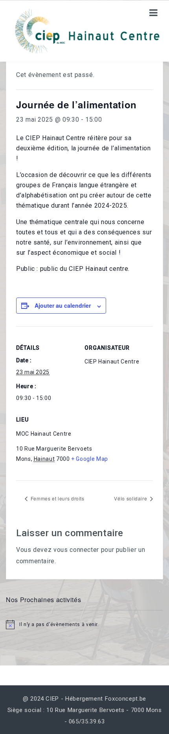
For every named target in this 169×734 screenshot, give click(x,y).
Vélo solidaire (131, 498)
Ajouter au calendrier (63, 305)
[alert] (84, 624)
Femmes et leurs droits (56, 498)
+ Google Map (89, 459)
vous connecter (76, 549)
